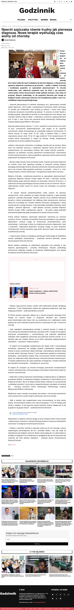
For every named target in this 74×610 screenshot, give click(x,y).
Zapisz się (37, 544)
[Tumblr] (69, 1)
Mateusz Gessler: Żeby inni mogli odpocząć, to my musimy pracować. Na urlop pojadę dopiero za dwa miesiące (27, 501)
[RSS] (64, 1)
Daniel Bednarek (10, 40)
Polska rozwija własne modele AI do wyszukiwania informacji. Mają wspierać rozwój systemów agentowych (45, 501)
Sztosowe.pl (56, 608)
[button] (71, 19)
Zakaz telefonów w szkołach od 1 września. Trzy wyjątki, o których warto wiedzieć (63, 481)
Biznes (44, 20)
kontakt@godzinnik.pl (39, 602)
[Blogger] (55, 1)
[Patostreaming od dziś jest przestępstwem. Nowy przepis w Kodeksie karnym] (28, 471)
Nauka (53, 20)
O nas (26, 608)
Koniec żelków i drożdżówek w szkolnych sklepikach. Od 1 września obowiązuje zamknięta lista (10, 481)
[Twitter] (71, 1)
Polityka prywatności (48, 608)
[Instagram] (59, 1)
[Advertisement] (37, 271)
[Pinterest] (62, 1)
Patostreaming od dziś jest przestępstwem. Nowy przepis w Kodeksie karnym (27, 481)
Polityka (33, 20)
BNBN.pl (61, 608)
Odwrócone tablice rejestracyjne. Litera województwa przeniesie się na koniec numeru (45, 481)
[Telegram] (67, 1)
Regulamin (40, 608)
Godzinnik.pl (4, 26)
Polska (21, 20)
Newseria (13, 444)
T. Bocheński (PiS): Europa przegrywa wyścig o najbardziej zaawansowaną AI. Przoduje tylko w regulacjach (28, 523)
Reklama (35, 608)
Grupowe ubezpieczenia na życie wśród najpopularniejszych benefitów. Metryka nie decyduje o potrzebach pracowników (63, 501)
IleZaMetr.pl (67, 608)
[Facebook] (57, 1)
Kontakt (30, 608)
